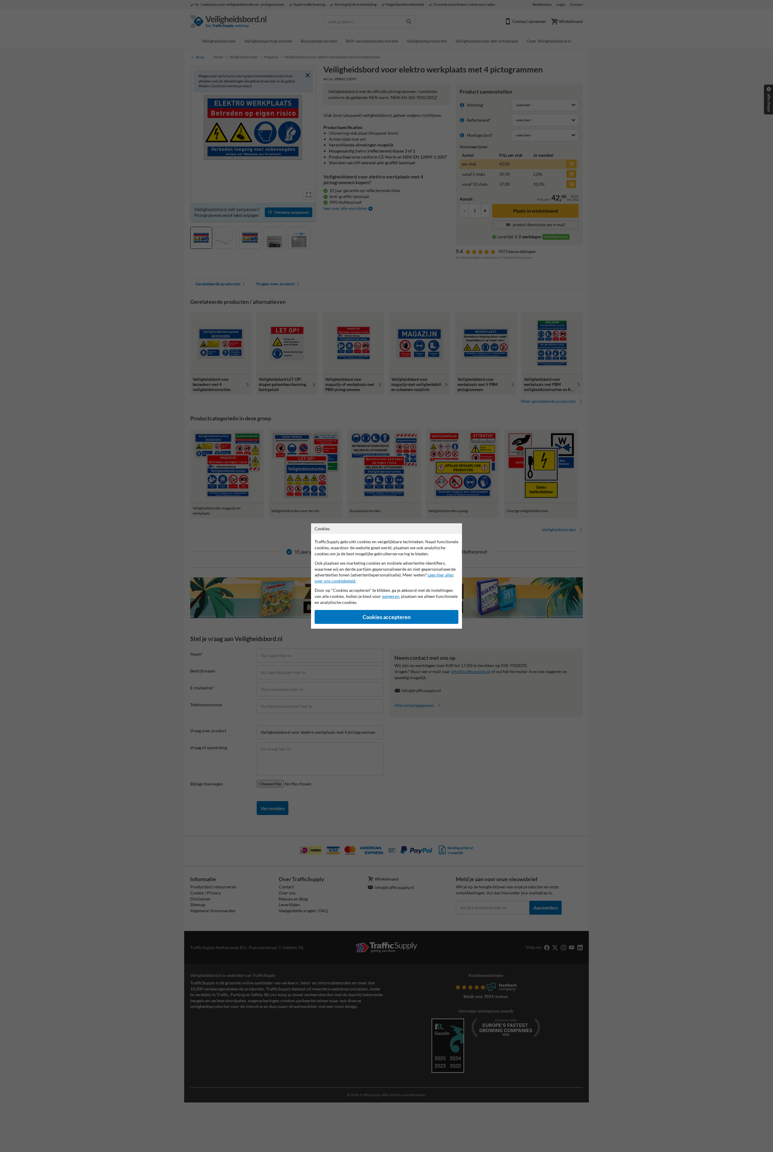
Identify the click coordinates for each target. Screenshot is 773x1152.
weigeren (390, 596)
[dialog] (386, 576)
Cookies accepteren (387, 617)
